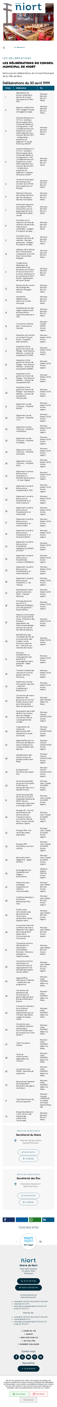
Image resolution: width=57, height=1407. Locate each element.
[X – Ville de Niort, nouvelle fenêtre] (22, 1357)
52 (6, 817)
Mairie (29, 1334)
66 (6, 1029)
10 (6, 254)
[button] (5, 1219)
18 (6, 364)
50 (6, 785)
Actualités (29, 1341)
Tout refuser (40, 1394)
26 (6, 463)
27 (6, 476)
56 (6, 873)
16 (6, 338)
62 (6, 967)
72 (6, 1116)
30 (6, 511)
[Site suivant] (40, 1241)
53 (6, 833)
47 (6, 745)
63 (6, 981)
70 (6, 1085)
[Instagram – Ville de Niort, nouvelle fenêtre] (34, 1357)
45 (6, 716)
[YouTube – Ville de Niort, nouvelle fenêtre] (28, 1357)
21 (6, 406)
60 (6, 932)
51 (6, 800)
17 (6, 351)
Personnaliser (28, 1400)
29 (6, 500)
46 (6, 731)
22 (6, 418)
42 (6, 674)
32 (6, 534)
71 (6, 1100)
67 (6, 1044)
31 (6, 522)
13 (6, 300)
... (9, 47)
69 (6, 1071)
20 (6, 393)
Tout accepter (20, 1394)
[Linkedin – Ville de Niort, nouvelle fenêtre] (40, 1357)
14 (6, 312)
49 (6, 772)
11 (5, 272)
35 (6, 570)
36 (6, 582)
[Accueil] (4, 47)
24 (6, 440)
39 (6, 622)
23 (6, 429)
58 (6, 900)
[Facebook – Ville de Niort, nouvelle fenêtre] (16, 1357)
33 (6, 546)
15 (6, 326)
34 (6, 559)
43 (6, 686)
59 (6, 915)
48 (6, 758)
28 (6, 488)
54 (6, 846)
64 (6, 996)
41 (6, 659)
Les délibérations (19, 47)
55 (6, 860)
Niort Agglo (28, 1245)
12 (6, 289)
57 (6, 887)
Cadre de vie (29, 1331)
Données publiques (29, 1344)
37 (6, 593)
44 (6, 701)
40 (6, 641)
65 (6, 1013)
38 (6, 605)
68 (6, 1058)
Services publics (29, 1338)
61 (6, 950)
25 (6, 452)
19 (6, 378)
